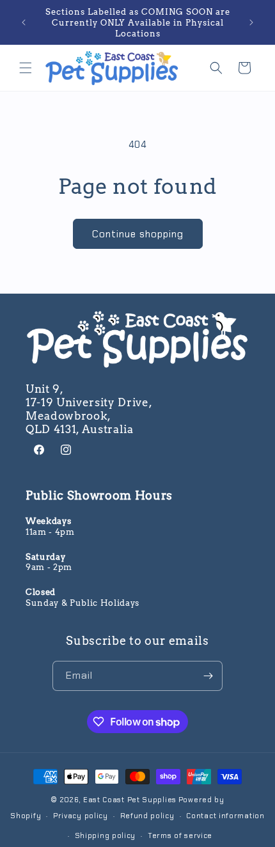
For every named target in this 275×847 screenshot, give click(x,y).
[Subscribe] (208, 676)
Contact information (225, 815)
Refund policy (147, 815)
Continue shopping (138, 234)
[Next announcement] (251, 22)
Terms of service (180, 835)
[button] (26, 68)
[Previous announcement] (24, 22)
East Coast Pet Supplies (130, 799)
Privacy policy (80, 815)
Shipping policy (105, 835)
